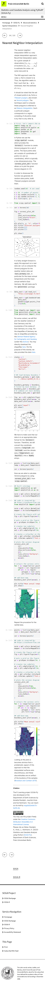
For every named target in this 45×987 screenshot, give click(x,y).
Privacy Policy (9, 928)
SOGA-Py (16, 23)
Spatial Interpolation (9, 26)
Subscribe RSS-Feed (11, 951)
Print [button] (6, 947)
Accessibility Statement (12, 932)
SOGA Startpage (10, 898)
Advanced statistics (30, 23)
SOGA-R (7, 902)
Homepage (6, 23)
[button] (4, 35)
